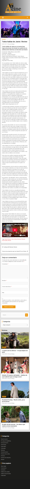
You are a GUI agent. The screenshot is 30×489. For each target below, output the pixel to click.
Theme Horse (9, 486)
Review (4, 39)
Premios (3, 455)
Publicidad (3, 475)
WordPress (25, 486)
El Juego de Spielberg (6, 441)
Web (3, 292)
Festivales (3, 448)
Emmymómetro (4, 442)
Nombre (4, 280)
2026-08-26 (4, 354)
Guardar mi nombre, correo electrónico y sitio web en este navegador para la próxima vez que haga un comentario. (14, 302)
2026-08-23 (4, 378)
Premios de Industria (6, 457)
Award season (4, 439)
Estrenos (19, 239)
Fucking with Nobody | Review (10, 247)
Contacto (3, 470)
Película (23, 239)
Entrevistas (3, 444)
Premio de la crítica (5, 454)
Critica (15, 239)
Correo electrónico (7, 286)
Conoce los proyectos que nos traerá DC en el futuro (14, 251)
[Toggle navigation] (3, 17)
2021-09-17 (4, 44)
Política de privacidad (6, 473)
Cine (13, 239)
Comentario (5, 264)
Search (26, 315)
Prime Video (4, 240)
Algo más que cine (18, 485)
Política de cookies (5, 471)
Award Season (8, 239)
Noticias (4, 330)
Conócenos (3, 468)
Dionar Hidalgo (11, 44)
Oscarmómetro (4, 452)
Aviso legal (3, 466)
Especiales (3, 446)
